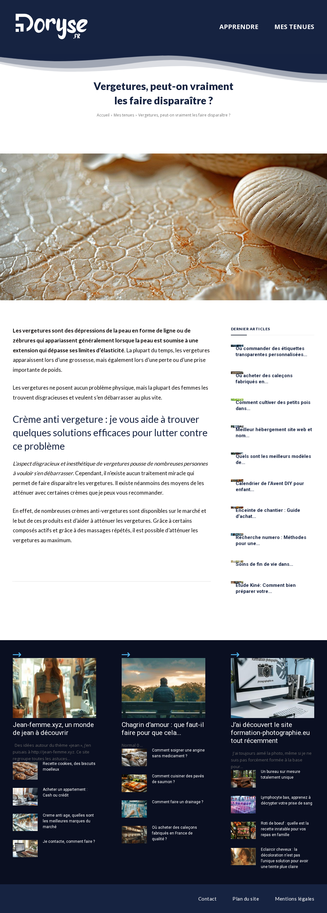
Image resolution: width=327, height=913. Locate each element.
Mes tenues (124, 115)
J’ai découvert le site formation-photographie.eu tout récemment (270, 733)
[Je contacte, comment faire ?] (25, 848)
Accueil (103, 115)
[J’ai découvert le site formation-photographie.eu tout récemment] (272, 688)
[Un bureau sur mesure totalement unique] (243, 779)
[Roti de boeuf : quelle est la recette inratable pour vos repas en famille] (243, 830)
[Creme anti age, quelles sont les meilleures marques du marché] (25, 822)
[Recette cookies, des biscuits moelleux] (25, 771)
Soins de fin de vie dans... (264, 564)
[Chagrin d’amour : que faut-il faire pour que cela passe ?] (163, 688)
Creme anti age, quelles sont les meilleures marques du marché (68, 821)
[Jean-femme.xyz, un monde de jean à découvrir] (54, 688)
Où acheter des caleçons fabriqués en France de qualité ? (174, 833)
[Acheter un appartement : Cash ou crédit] (25, 796)
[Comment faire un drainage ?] (134, 809)
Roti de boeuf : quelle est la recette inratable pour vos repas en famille (285, 829)
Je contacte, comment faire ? (69, 841)
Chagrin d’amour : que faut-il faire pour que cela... (163, 729)
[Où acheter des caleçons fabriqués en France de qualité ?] (134, 834)
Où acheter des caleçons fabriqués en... (264, 379)
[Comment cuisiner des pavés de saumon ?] (134, 783)
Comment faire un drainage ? (177, 802)
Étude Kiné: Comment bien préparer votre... (266, 588)
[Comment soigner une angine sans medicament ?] (134, 757)
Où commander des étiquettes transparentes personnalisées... (271, 351)
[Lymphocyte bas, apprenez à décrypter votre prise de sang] (243, 804)
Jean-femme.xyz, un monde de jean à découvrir (53, 729)
